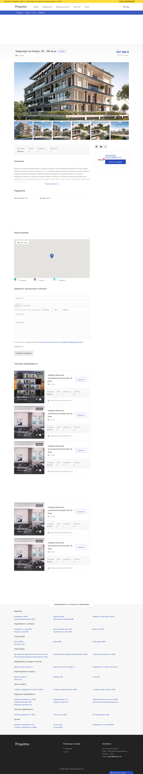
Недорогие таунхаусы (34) (23, 705)
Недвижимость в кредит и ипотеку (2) (105, 667)
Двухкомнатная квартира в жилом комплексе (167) (31, 654)
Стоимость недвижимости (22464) (25, 727)
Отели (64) (96, 677)
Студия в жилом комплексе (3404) (104, 654)
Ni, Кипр (20, 55)
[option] (71, 91)
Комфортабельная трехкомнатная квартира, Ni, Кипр (60, 378)
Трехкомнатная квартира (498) (63, 619)
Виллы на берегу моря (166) (62, 629)
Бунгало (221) (57, 725)
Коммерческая (47, 7)
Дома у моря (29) (98, 629)
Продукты (57, 280)
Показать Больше (51, 184)
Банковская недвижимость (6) (24, 725)
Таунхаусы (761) (19, 644)
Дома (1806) (57, 642)
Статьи (86, 7)
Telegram (65, 310)
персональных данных (50, 342)
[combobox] (17, 305)
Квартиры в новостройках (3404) (103, 616)
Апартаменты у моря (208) (23, 629)
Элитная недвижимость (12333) (24, 715)
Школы (38, 280)
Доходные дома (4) (20, 677)
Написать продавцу (115, 162)
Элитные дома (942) (60, 715)
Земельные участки (62, 7)
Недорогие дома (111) (60, 699)
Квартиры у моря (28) (21, 632)
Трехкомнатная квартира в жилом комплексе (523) (31, 657)
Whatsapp (46, 310)
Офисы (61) (18, 679)
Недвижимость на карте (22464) (103, 725)
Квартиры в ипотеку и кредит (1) (64, 667)
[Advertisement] (71, 29)
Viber (55, 310)
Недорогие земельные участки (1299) (105, 699)
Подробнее (81, 379)
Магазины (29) (58, 677)
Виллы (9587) (18, 642)
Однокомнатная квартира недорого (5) (105, 702)
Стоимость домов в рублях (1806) (104, 689)
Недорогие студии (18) (60, 702)
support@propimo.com (114, 756)
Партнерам (68, 748)
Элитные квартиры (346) (101, 715)
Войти (67, 752)
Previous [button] (19, 93)
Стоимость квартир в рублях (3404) (65, 689)
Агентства (77, 7)
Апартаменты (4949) (21, 616)
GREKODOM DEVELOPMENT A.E (61, 400)
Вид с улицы (23, 242)
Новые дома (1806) (99, 642)
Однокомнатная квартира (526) (24, 619)
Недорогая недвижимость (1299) (25, 699)
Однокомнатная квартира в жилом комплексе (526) (70, 654)
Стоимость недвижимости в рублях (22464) (28, 689)
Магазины (18, 280)
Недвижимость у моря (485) (62, 632)
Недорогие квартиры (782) (23, 702)
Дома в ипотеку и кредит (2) (23, 667)
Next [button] (123, 93)
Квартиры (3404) (58, 616)
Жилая (36, 7)
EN (128, 7)
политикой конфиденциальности (71, 342)
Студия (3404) (58, 727)
